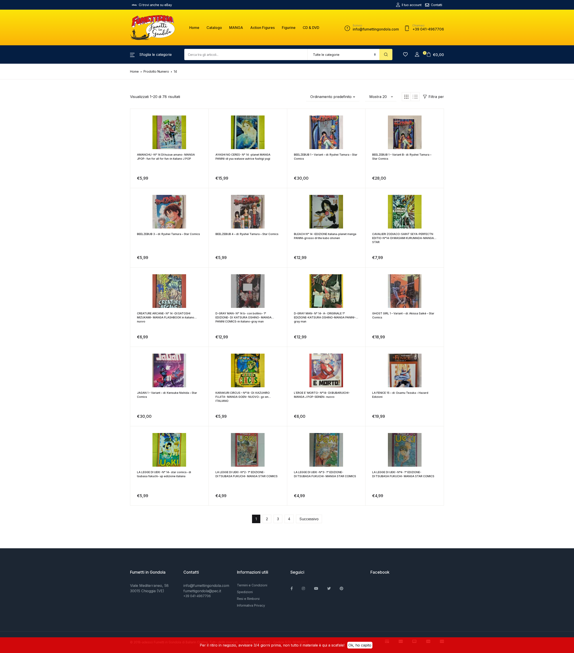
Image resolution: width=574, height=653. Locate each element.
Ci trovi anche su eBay (155, 5)
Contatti (436, 5)
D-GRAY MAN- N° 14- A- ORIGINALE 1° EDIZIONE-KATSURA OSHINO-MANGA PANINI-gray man (325, 317)
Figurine (289, 27)
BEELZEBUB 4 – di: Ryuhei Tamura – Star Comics (246, 234)
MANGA (236, 27)
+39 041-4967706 (197, 596)
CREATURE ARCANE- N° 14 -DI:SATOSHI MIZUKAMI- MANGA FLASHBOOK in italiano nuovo (165, 317)
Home (194, 27)
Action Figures (262, 27)
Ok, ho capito (359, 645)
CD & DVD (311, 27)
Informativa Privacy (251, 605)
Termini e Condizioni (252, 585)
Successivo (309, 519)
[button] (151, 54)
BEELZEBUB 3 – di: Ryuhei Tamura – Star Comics (168, 234)
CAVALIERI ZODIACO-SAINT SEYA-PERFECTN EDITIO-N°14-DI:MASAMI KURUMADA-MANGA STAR (403, 238)
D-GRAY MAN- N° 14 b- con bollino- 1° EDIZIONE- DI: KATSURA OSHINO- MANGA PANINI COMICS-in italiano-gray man (243, 317)
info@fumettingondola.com (206, 585)
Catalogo (214, 27)
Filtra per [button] (436, 96)
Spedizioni (245, 592)
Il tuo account (412, 5)
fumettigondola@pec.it (202, 591)
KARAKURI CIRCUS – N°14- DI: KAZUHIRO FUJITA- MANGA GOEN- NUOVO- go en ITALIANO (242, 397)
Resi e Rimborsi (248, 599)
